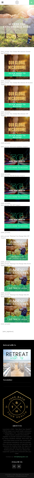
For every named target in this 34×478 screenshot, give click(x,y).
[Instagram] (19, 466)
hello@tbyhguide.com (21, 456)
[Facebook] (14, 466)
